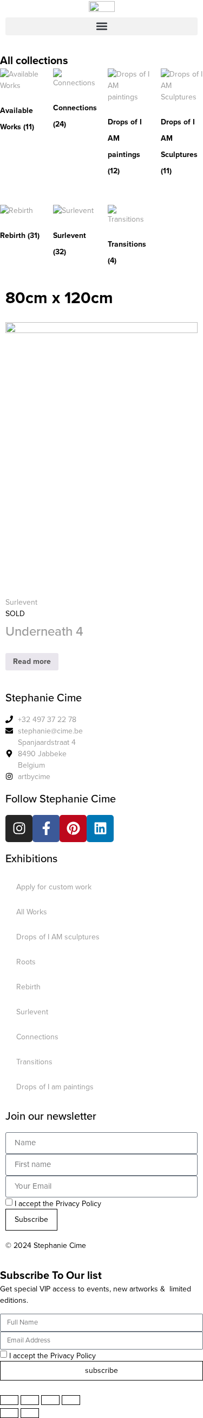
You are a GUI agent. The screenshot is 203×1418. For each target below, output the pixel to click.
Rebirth (28, 987)
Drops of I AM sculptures (58, 937)
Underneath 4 (44, 631)
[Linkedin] (100, 828)
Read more (32, 661)
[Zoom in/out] (71, 1400)
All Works (31, 912)
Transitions (34, 1062)
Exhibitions (31, 858)
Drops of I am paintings (55, 1087)
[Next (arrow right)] (30, 1413)
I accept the (58, 1203)
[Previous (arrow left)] (9, 1413)
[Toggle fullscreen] (50, 1400)
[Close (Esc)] (9, 1400)
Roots (26, 962)
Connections (37, 1037)
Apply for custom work (53, 887)
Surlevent (21, 602)
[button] (101, 26)
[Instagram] (18, 828)
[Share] (30, 1400)
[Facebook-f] (46, 828)
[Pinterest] (73, 828)
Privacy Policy (78, 1203)
